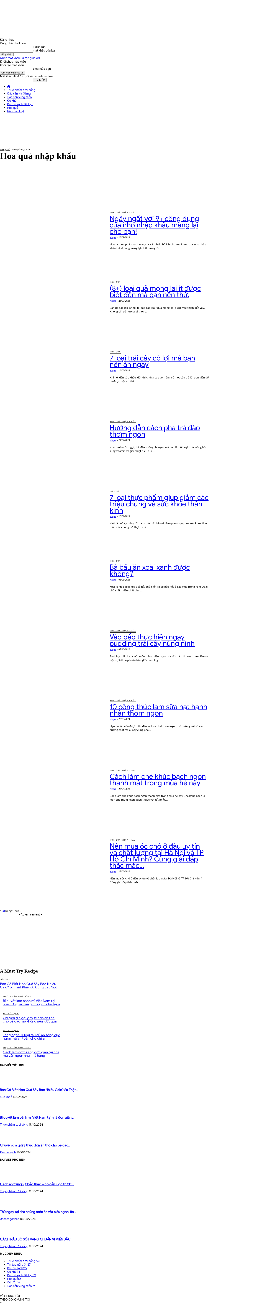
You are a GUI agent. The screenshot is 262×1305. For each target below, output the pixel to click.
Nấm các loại (15, 111)
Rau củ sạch (16, 201)
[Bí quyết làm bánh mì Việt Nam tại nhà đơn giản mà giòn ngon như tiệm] (9, 1110)
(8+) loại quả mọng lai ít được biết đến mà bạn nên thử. (155, 291)
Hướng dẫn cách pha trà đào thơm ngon (155, 431)
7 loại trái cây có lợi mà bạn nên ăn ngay (152, 361)
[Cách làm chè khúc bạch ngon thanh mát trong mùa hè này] (52, 798)
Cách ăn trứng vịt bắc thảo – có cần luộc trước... (37, 1184)
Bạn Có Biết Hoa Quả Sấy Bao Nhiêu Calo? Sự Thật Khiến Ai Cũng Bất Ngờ (28, 985)
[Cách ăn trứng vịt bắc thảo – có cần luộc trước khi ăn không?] (7, 1177)
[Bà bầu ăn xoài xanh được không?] (52, 589)
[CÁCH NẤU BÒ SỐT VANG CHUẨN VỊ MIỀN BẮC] (9, 1232)
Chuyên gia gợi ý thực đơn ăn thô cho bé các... (35, 1145)
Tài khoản (39, 47)
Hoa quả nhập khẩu (21, 194)
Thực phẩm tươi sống (21, 90)
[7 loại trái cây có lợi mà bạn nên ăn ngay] (52, 380)
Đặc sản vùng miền (19, 97)
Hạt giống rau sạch (21, 187)
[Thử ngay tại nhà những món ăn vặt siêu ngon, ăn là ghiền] (8, 1205)
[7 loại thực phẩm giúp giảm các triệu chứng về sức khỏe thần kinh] (52, 519)
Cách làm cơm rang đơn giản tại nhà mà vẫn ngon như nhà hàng (31, 1054)
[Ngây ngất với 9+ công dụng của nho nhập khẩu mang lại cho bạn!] (52, 240)
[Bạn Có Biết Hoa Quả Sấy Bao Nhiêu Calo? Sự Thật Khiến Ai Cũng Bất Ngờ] (9, 1082)
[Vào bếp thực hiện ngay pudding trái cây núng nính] (52, 659)
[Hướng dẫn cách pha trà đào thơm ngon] (52, 450)
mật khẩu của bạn (44, 50)
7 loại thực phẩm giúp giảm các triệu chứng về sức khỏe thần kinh (159, 504)
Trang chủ (5, 149)
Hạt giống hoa (17, 184)
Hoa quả (12, 108)
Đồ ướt (12, 180)
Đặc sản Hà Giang (19, 93)
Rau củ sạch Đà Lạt (20, 104)
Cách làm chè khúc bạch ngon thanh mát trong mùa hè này (158, 779)
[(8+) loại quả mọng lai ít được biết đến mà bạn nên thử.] (52, 310)
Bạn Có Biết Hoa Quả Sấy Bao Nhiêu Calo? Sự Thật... (39, 1090)
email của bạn (42, 69)
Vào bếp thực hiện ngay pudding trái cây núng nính (152, 640)
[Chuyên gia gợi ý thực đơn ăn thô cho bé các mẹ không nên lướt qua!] (9, 1138)
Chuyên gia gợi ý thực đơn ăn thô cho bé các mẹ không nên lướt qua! (30, 1019)
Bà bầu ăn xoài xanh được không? (150, 570)
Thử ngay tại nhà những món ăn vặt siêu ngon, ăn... (38, 1212)
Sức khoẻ (6, 979)
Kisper (113, 237)
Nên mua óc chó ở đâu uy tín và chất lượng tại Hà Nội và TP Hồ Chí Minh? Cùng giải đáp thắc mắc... (157, 856)
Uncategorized (9, 1219)
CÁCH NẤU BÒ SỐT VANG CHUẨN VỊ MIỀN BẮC (35, 1239)
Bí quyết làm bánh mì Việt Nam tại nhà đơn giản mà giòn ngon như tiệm (31, 1002)
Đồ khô (12, 101)
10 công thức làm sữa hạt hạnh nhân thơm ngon (158, 710)
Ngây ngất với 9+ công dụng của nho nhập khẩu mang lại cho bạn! (154, 225)
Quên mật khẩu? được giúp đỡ (20, 58)
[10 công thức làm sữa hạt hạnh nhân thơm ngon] (52, 729)
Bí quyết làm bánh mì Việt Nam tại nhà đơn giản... (37, 1117)
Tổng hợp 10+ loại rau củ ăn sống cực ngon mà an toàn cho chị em (31, 1037)
